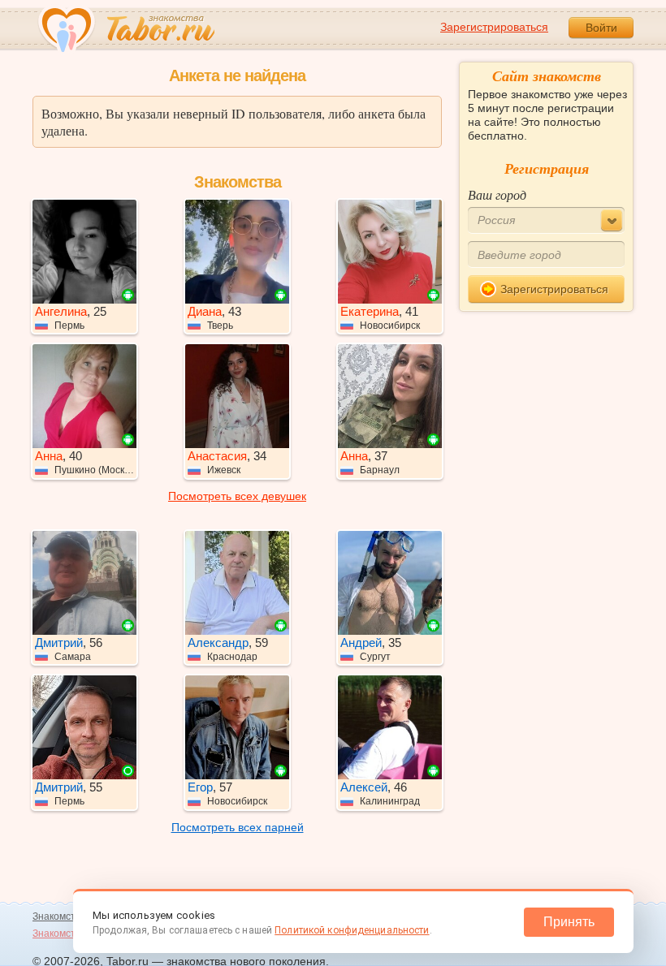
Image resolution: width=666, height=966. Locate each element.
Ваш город (497, 194)
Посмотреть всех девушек (237, 495)
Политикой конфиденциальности (352, 930)
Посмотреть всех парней (237, 827)
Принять (569, 922)
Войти (601, 27)
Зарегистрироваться (494, 26)
